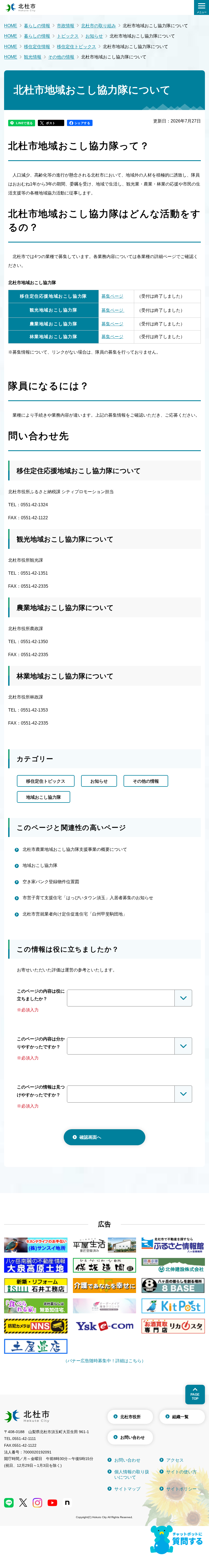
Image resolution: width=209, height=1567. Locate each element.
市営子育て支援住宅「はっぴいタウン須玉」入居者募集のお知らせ (88, 897)
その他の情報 (61, 57)
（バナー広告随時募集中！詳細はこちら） (104, 1360)
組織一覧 (180, 1416)
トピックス (68, 36)
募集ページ (112, 296)
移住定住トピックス (76, 46)
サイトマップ (127, 1489)
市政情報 (65, 25)
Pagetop (194, 1396)
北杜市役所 (130, 1416)
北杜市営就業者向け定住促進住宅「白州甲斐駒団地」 (75, 914)
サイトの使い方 (181, 1472)
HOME (10, 25)
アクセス (175, 1460)
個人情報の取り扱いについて (131, 1474)
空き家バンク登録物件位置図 (51, 881)
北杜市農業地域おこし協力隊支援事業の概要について (75, 849)
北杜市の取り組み (98, 25)
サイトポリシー (181, 1489)
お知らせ (94, 36)
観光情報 (32, 57)
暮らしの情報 (37, 25)
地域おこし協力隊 (43, 797)
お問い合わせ (132, 1437)
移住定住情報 (37, 46)
